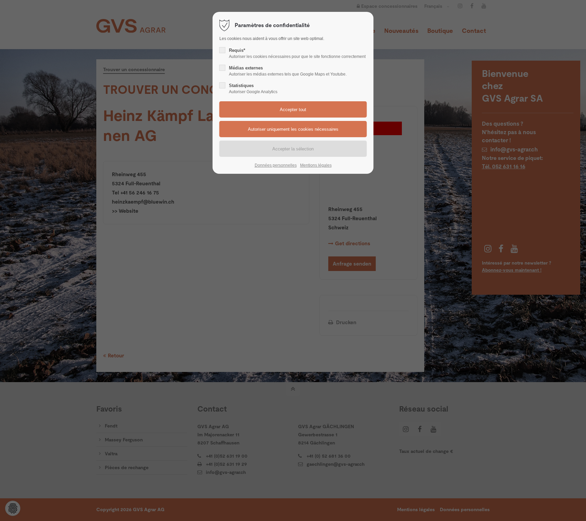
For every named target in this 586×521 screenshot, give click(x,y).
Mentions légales (316, 165)
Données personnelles (276, 165)
